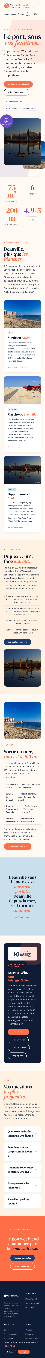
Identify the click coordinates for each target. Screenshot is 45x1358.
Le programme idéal (22, 1266)
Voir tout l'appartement (17, 642)
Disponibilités (30, 1307)
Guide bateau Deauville (18, 846)
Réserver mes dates (22, 1258)
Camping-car (17, 1056)
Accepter (23, 1352)
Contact (28, 1330)
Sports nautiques (10, 1334)
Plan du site (30, 1334)
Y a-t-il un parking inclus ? (19, 1201)
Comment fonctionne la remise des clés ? (20, 1169)
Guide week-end (32, 1303)
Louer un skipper (19, 1048)
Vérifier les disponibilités (18, 84)
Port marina (8, 1338)
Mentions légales (32, 1338)
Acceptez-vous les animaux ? (19, 1185)
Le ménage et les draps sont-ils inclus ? (20, 1151)
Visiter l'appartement (17, 92)
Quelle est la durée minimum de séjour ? (20, 1133)
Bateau (21, 14)
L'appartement (10, 14)
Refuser (10, 1352)
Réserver (37, 14)
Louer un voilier (18, 1040)
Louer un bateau (19, 1032)
